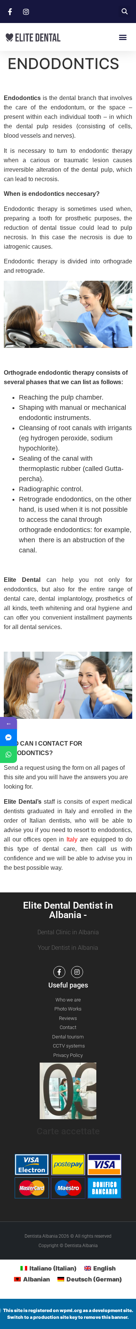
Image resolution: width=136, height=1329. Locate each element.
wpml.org (71, 1310)
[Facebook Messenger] (8, 737)
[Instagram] (77, 972)
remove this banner (105, 1317)
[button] (124, 11)
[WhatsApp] (8, 754)
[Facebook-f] (59, 972)
